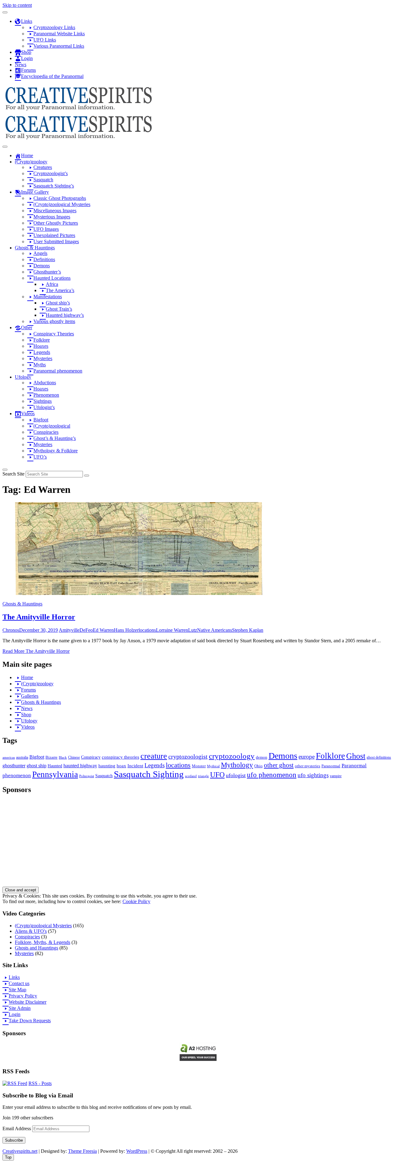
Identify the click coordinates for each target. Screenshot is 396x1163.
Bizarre (51, 757)
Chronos (10, 630)
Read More (36, 651)
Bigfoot (36, 757)
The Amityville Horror (38, 617)
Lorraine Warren (172, 630)
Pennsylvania (55, 774)
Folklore (330, 755)
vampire (336, 776)
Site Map (17, 989)
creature (153, 756)
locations (147, 630)
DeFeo (86, 630)
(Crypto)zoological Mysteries (43, 925)
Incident (135, 765)
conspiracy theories (120, 757)
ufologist (236, 775)
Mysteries (24, 953)
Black (63, 757)
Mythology (237, 765)
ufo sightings (313, 775)
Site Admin (20, 1008)
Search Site (13, 473)
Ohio (258, 766)
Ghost (355, 756)
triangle (203, 776)
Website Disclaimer (27, 1002)
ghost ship (36, 766)
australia (22, 757)
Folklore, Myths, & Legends (42, 942)
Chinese (74, 757)
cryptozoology (232, 756)
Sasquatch (104, 775)
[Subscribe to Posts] (14, 1083)
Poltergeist (86, 776)
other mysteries (307, 766)
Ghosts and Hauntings (36, 947)
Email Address (17, 1128)
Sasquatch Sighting (149, 774)
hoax (121, 765)
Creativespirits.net (19, 1151)
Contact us (19, 983)
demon (261, 757)
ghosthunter (13, 765)
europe (307, 756)
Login (14, 1014)
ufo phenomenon (271, 775)
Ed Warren (103, 630)
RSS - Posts (40, 1083)
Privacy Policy (23, 995)
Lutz (192, 630)
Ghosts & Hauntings (22, 603)
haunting (106, 765)
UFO (217, 775)
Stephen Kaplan (247, 630)
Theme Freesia (82, 1151)
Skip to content (17, 5)
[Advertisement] (188, 843)
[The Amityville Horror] (138, 593)
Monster (199, 766)
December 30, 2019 (38, 630)
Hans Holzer (126, 630)
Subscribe (14, 1140)
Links (14, 977)
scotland (191, 776)
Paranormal (330, 766)
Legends (154, 765)
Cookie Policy (136, 901)
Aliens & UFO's (31, 931)
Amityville (69, 630)
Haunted (55, 766)
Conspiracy (91, 757)
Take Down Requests (30, 1020)
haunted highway (80, 765)
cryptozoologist (188, 756)
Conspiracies (27, 936)
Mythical (213, 766)
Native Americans (214, 630)
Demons (283, 755)
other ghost (279, 765)
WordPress (136, 1151)
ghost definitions (379, 757)
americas (8, 757)
